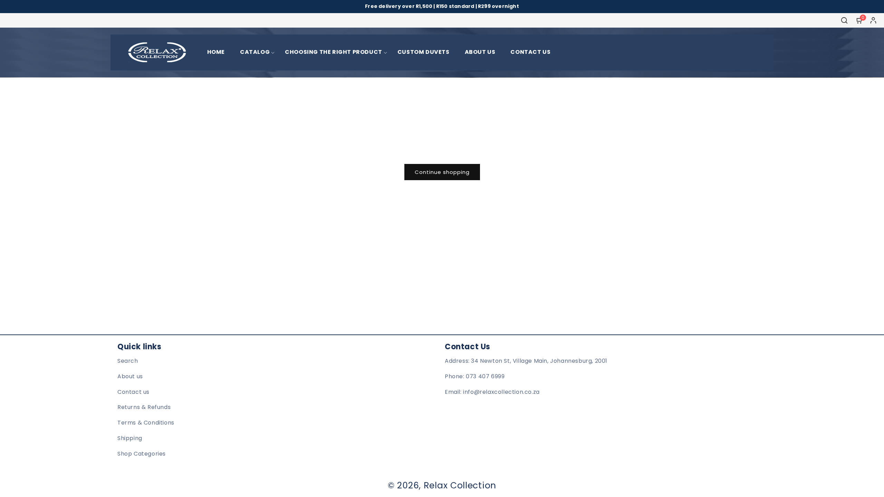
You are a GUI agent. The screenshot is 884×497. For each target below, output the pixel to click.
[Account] (873, 20)
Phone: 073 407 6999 (475, 376)
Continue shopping (442, 172)
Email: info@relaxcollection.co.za (492, 392)
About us (130, 376)
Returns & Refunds (144, 407)
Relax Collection (460, 485)
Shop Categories (141, 454)
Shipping (129, 438)
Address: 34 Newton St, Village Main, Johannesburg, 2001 (526, 361)
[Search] (844, 20)
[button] (254, 52)
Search (127, 361)
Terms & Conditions (145, 423)
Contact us (133, 392)
